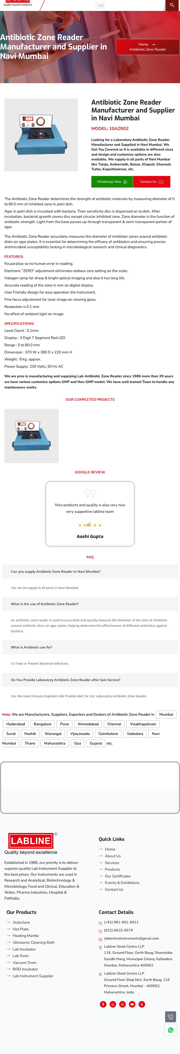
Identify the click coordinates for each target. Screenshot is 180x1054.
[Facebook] (103, 1004)
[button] (172, 5)
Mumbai (166, 714)
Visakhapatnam (143, 724)
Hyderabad (15, 724)
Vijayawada (80, 733)
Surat (11, 733)
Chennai (114, 724)
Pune (64, 724)
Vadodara (135, 733)
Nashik (30, 733)
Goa (77, 743)
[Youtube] (132, 1004)
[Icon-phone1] (170, 1016)
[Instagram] (122, 1004)
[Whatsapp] (113, 1004)
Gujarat (96, 743)
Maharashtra (54, 743)
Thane (30, 743)
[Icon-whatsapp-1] (170, 1029)
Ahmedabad (88, 724)
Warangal (53, 733)
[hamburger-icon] (101, 5)
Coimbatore (108, 733)
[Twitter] (142, 1004)
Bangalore (42, 724)
